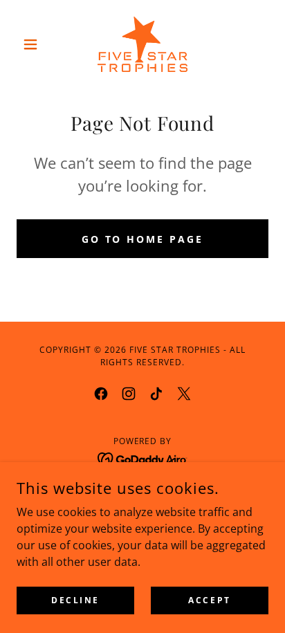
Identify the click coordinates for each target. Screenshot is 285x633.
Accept (209, 600)
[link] (143, 44)
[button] (36, 44)
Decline (75, 600)
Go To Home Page (143, 239)
